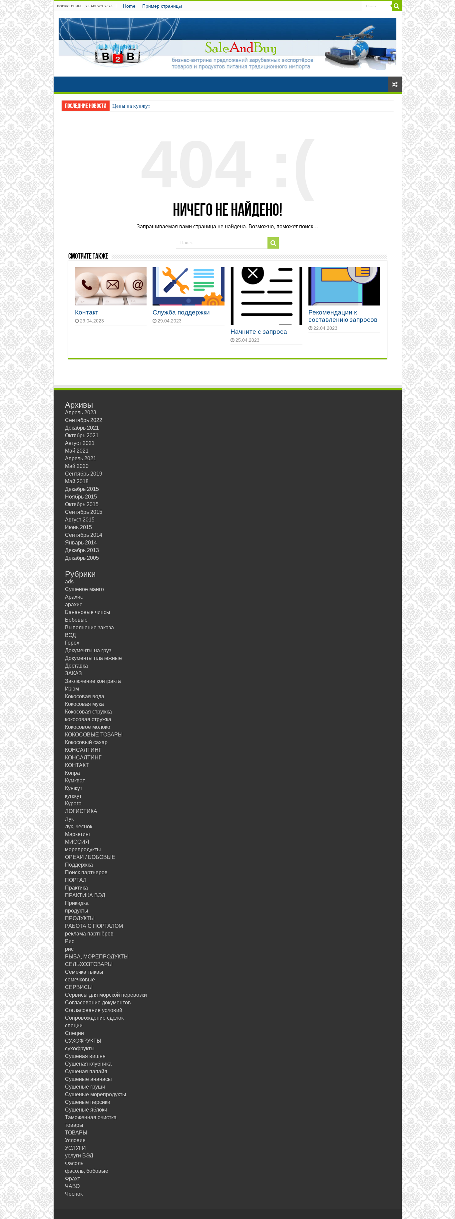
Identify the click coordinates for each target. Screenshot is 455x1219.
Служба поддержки (181, 312)
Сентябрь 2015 (83, 512)
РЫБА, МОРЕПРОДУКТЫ (97, 956)
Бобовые (76, 620)
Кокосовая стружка (88, 711)
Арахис (74, 597)
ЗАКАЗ (73, 673)
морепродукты (83, 849)
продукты (76, 911)
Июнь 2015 (78, 527)
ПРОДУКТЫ (80, 918)
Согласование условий (93, 1010)
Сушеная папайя (86, 1071)
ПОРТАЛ (76, 880)
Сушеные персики (87, 1102)
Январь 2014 (81, 542)
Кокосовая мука (84, 704)
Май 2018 (77, 481)
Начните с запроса (258, 331)
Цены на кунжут (131, 106)
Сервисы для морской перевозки (106, 995)
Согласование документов (98, 1002)
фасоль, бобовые (86, 1171)
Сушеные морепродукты (95, 1094)
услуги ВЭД (79, 1155)
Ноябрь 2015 (81, 497)
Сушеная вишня (85, 1056)
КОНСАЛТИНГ (83, 750)
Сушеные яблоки (86, 1110)
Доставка (76, 666)
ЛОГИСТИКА (81, 811)
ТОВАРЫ (76, 1132)
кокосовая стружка (88, 719)
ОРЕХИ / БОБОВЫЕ (90, 857)
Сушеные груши (85, 1087)
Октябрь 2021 (82, 435)
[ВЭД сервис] (228, 43)
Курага (73, 803)
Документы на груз (88, 650)
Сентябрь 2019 (83, 474)
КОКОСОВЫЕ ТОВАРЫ (94, 734)
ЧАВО (72, 1186)
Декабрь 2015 (82, 489)
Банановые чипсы (87, 612)
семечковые (80, 979)
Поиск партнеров (86, 872)
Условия (75, 1140)
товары (74, 1125)
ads (69, 581)
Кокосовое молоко (87, 727)
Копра (72, 773)
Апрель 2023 (80, 412)
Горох (72, 643)
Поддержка (79, 865)
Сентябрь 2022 (83, 420)
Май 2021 (77, 451)
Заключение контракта (93, 681)
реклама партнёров (89, 933)
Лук (69, 819)
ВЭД (70, 635)
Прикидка (77, 903)
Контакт (86, 312)
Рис (69, 941)
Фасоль (74, 1163)
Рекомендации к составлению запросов (342, 316)
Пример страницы (162, 6)
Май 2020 (77, 466)
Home (129, 6)
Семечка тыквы (84, 972)
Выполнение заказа (89, 627)
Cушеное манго (84, 589)
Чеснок (74, 1194)
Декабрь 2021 (82, 428)
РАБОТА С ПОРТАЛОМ (94, 926)
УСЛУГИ (75, 1148)
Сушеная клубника (88, 1064)
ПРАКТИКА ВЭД (85, 895)
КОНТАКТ (77, 765)
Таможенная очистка (91, 1117)
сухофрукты (80, 1048)
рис (69, 949)
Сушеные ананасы (88, 1079)
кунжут (73, 796)
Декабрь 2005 (82, 558)
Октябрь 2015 (82, 504)
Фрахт (72, 1178)
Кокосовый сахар (86, 742)
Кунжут (73, 788)
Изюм (72, 689)
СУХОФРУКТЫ (83, 1041)
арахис (73, 604)
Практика (76, 888)
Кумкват (75, 780)
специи (74, 1025)
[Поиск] (397, 6)
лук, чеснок (78, 826)
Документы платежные (93, 658)
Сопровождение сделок (94, 1018)
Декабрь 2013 (82, 550)
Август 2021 (80, 443)
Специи (74, 1033)
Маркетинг (78, 834)
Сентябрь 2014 (83, 535)
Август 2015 (80, 519)
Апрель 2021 (80, 458)
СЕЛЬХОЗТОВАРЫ (89, 964)
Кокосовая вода (84, 696)
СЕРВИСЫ (79, 987)
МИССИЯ (77, 842)
